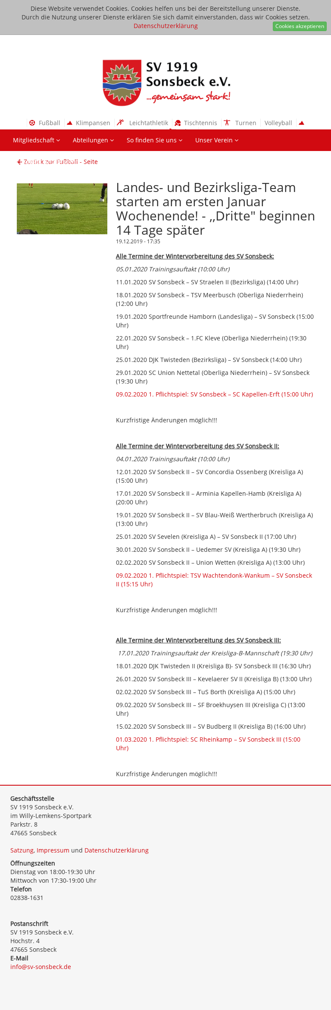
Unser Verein (214, 140)
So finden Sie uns (152, 140)
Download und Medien (47, 161)
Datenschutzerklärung (166, 26)
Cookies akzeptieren (299, 26)
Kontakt (109, 161)
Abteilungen (91, 140)
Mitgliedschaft (34, 140)
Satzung (22, 850)
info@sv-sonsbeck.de (40, 967)
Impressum (53, 850)
